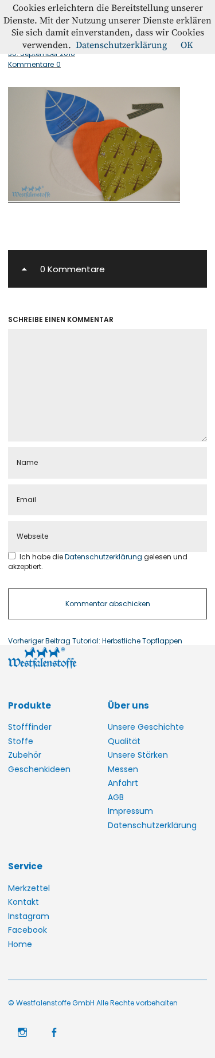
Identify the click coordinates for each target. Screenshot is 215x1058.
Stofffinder (30, 727)
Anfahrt (123, 783)
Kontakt (23, 902)
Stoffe (20, 741)
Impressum (130, 811)
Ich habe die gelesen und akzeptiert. (97, 561)
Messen (123, 769)
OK (187, 45)
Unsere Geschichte (146, 727)
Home (20, 944)
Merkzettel (29, 888)
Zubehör (24, 755)
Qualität (124, 741)
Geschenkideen (39, 769)
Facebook (27, 930)
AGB (116, 797)
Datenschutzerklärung (104, 557)
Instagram (28, 916)
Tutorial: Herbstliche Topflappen (95, 641)
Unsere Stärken (138, 755)
